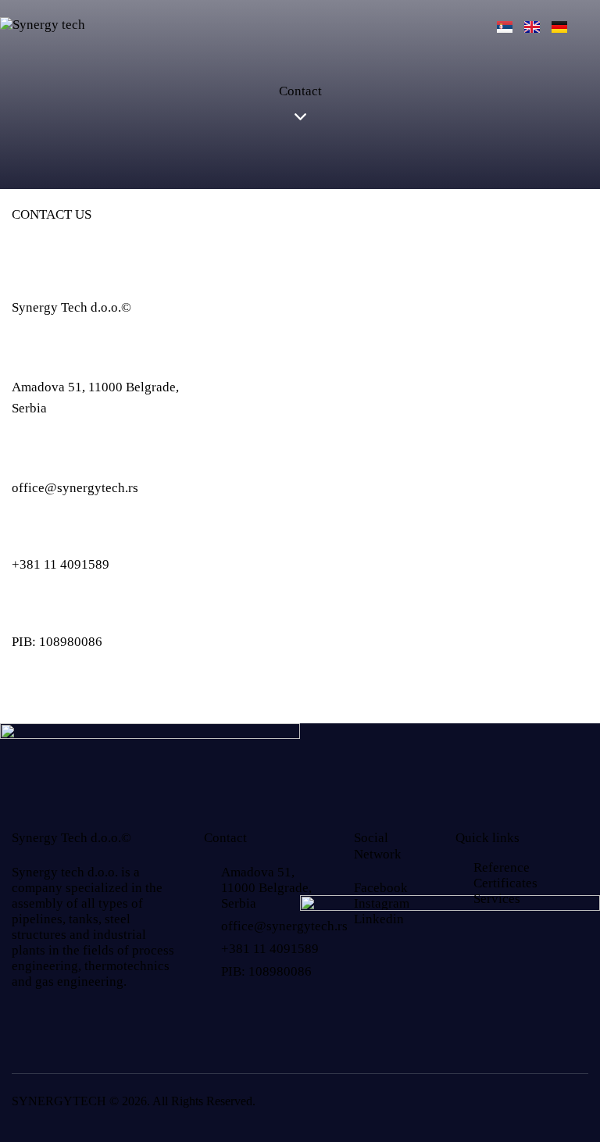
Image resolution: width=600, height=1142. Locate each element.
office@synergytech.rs (75, 487)
